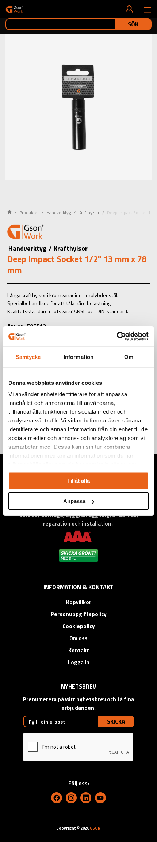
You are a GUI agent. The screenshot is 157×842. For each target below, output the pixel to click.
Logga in (78, 662)
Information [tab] (78, 356)
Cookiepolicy (78, 626)
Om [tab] (128, 356)
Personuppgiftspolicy (79, 614)
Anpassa (74, 501)
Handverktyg (58, 212)
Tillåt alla (78, 480)
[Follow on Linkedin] (85, 797)
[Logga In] (129, 9)
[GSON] (14, 9)
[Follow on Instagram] (71, 797)
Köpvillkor (78, 602)
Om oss (78, 638)
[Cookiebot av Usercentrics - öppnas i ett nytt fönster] (117, 336)
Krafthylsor (88, 212)
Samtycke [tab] (28, 356)
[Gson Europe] (25, 232)
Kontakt (78, 650)
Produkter (29, 212)
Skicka (116, 721)
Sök (133, 24)
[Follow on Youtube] (100, 797)
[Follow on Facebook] (56, 797)
